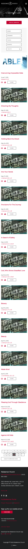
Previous (3, 451)
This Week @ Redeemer (12, 520)
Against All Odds (7, 435)
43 (15, 451)
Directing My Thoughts (9, 106)
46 (24, 451)
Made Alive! (5, 369)
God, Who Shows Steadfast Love (13, 270)
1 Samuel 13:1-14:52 (7, 441)
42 (12, 451)
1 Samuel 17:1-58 (6, 310)
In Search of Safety (8, 238)
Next (23, 454)
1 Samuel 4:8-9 (5, 112)
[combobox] (14, 31)
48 (8, 454)
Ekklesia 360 (14, 545)
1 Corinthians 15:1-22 (7, 375)
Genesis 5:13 (5, 79)
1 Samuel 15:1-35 (6, 408)
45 (21, 451)
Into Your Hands (7, 172)
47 (5, 454)
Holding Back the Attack (10, 139)
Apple (3, 534)
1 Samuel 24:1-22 (6, 178)
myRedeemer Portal (8, 499)
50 (14, 454)
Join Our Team (5, 527)
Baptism (17, 503)
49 (11, 454)
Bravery (4, 303)
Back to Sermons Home (11, 458)
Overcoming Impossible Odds (12, 73)
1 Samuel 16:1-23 (6, 342)
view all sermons (14, 22)
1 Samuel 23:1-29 (6, 211)
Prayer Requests (6, 503)
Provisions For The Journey (11, 205)
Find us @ (4, 490)
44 (18, 451)
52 (20, 454)
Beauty (3, 336)
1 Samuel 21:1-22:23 (7, 244)
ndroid (9, 534)
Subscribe (7, 512)
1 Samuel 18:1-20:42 (7, 277)
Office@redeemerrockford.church (11, 474)
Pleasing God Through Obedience (13, 402)
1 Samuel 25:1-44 (6, 145)
